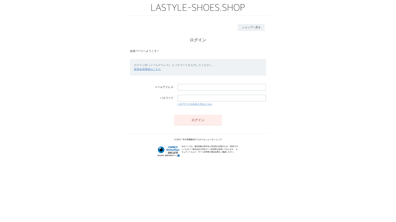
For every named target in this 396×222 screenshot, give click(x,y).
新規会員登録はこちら (147, 69)
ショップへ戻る (251, 27)
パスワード (166, 97)
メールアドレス (164, 87)
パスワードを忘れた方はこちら (195, 104)
